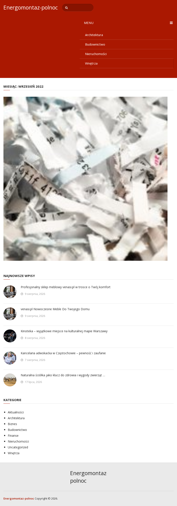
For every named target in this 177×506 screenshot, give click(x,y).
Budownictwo (95, 44)
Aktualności (16, 412)
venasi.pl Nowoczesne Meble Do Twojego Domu (55, 309)
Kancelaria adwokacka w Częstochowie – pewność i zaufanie (63, 353)
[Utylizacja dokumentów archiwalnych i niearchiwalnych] (85, 179)
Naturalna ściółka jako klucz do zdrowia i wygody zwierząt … (63, 375)
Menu (88, 23)
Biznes (12, 424)
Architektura (94, 35)
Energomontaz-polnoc (30, 7)
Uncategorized (18, 447)
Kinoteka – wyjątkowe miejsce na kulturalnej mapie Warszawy (64, 331)
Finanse (13, 435)
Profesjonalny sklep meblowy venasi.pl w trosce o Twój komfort (66, 287)
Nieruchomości (96, 54)
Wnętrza (91, 63)
